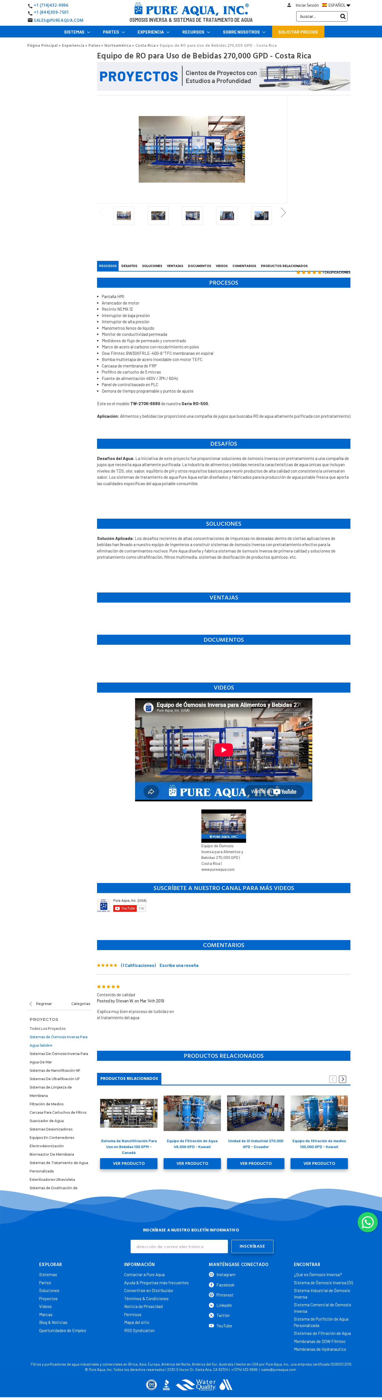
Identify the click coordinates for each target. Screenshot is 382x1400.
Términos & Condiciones (146, 1298)
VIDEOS (222, 266)
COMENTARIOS (244, 266)
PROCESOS (108, 266)
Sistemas (74, 31)
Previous (101, 212)
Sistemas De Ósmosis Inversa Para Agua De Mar (59, 1058)
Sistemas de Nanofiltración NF (55, 1070)
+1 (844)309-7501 (51, 12)
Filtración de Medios (46, 1104)
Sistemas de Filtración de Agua (322, 1333)
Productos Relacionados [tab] (129, 1078)
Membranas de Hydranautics (320, 1349)
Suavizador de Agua (47, 1121)
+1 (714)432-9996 (51, 5)
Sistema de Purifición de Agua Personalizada (321, 1322)
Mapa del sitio (136, 1322)
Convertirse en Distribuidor (148, 1290)
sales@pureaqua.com (278, 1369)
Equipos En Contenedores (52, 1137)
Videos (45, 1306)
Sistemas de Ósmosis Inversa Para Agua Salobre (59, 1041)
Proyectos (48, 1298)
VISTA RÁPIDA (128, 1113)
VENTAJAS (175, 266)
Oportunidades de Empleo (62, 1330)
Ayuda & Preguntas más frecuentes (156, 1282)
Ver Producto (129, 1163)
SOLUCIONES (152, 266)
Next (283, 212)
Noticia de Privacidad (143, 1306)
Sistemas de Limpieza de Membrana (51, 1091)
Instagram (225, 1274)
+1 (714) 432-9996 (244, 1369)
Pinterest (225, 1294)
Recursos (193, 31)
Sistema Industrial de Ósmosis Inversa (322, 1293)
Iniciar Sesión (307, 5)
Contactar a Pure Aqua (144, 1274)
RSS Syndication (139, 1330)
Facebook (225, 1284)
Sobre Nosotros (242, 31)
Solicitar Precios (298, 31)
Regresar (43, 1004)
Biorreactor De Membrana (52, 1154)
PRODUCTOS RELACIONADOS (284, 266)
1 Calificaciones (336, 272)
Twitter (223, 1315)
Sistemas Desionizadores (51, 1129)
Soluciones (49, 1290)
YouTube (224, 1325)
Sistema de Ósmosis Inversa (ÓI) (323, 1282)
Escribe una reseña (179, 965)
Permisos (133, 1314)
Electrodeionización (47, 1146)
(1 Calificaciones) (138, 965)
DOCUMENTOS (199, 266)
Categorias (80, 1004)
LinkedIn (224, 1305)
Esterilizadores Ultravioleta (52, 1179)
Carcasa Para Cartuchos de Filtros (58, 1112)
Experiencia (151, 31)
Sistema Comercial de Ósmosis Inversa (322, 1308)
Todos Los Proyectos (47, 1028)
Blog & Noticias (53, 1322)
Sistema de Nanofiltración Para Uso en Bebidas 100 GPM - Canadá (129, 1146)
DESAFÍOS (129, 266)
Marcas (46, 1314)
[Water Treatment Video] (223, 906)
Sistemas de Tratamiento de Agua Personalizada (59, 1167)
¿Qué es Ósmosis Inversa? (318, 1274)
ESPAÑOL (337, 5)
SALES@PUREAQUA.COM (59, 20)
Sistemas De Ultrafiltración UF (55, 1079)
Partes (111, 31)
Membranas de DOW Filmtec (320, 1341)
